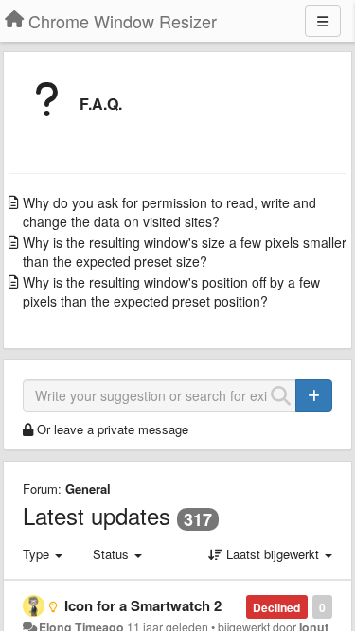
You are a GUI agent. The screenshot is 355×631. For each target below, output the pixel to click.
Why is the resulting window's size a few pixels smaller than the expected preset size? (184, 252)
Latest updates (96, 515)
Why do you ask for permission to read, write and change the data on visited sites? (169, 212)
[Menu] (323, 21)
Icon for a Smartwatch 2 (143, 605)
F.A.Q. (101, 103)
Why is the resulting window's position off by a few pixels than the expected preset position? (171, 291)
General (88, 489)
